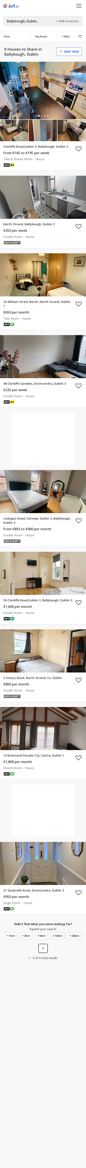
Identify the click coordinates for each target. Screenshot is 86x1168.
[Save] (80, 37)
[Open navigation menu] (79, 5)
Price (7, 36)
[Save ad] (78, 149)
